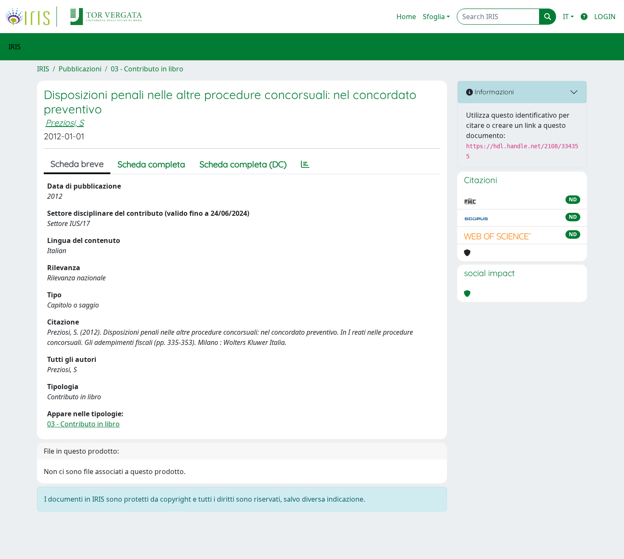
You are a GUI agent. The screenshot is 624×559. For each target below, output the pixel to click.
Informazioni (493, 92)
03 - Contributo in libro (147, 68)
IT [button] (566, 16)
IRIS (43, 68)
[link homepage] (31, 16)
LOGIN (605, 16)
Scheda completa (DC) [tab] (243, 164)
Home (406, 16)
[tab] (305, 164)
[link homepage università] (106, 16)
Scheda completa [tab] (151, 164)
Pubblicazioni (80, 68)
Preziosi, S (64, 122)
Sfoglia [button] (434, 16)
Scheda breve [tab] (77, 163)
